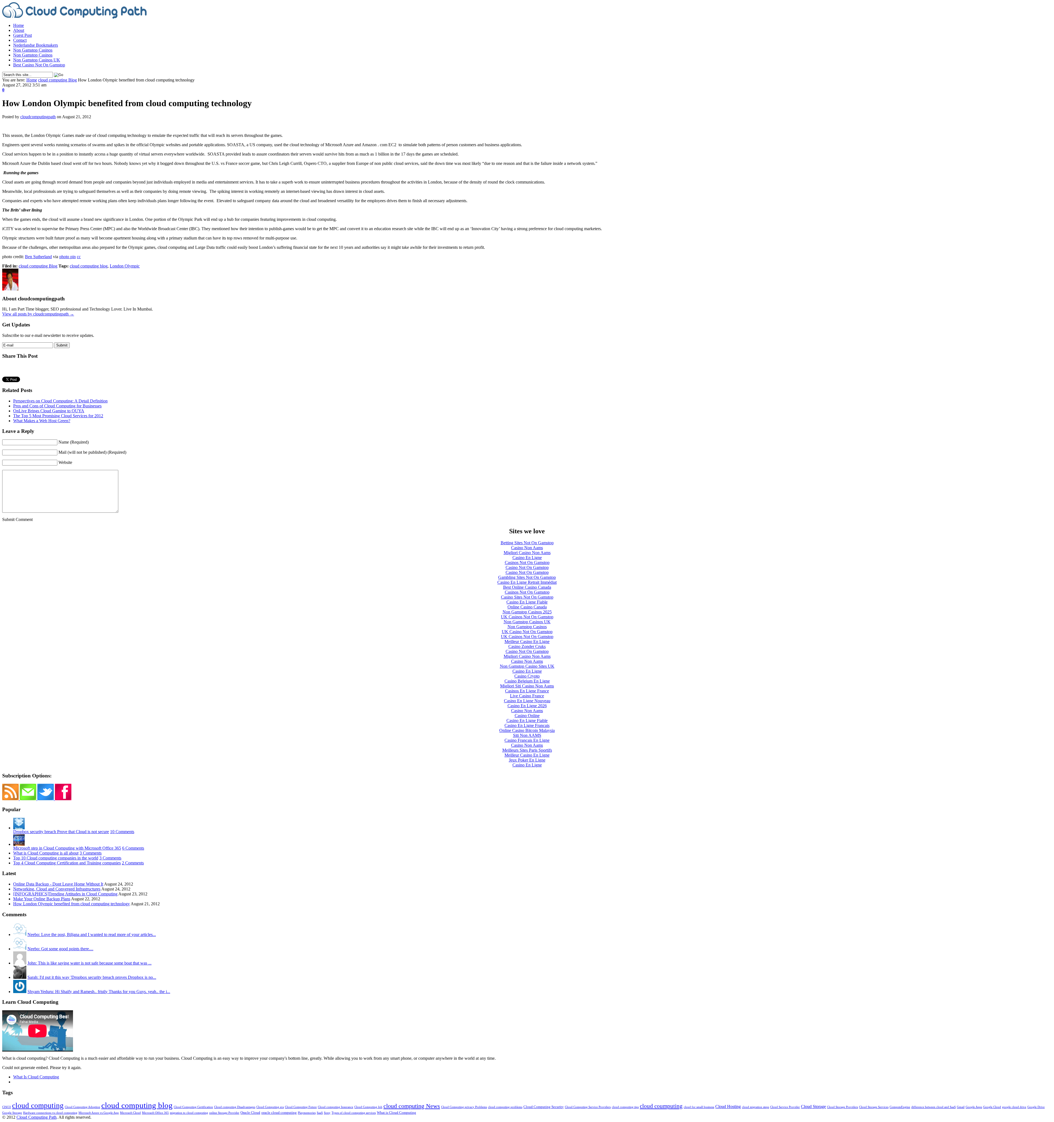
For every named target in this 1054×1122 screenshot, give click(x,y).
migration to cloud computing (189, 1112)
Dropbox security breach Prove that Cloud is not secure (61, 831)
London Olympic (125, 266)
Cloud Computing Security (543, 1107)
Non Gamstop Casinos (32, 50)
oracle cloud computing (279, 1112)
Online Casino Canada (527, 607)
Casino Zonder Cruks (527, 646)
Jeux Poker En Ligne (527, 760)
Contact (20, 40)
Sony (327, 1112)
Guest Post (22, 35)
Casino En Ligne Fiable (527, 602)
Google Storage (12, 1112)
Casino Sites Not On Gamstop (527, 597)
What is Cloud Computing (396, 1112)
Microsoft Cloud (130, 1112)
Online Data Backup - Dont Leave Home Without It (58, 884)
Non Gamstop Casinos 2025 (527, 612)
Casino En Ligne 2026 (527, 705)
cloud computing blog (89, 266)
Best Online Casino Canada (527, 587)
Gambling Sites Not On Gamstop (527, 577)
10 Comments (122, 831)
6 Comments (133, 848)
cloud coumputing (661, 1106)
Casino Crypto (527, 676)
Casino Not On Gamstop (527, 567)
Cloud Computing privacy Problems (464, 1107)
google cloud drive (1014, 1107)
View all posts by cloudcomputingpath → (38, 314)
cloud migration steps (755, 1107)
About (18, 30)
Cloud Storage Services (873, 1107)
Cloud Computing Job (368, 1107)
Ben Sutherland (38, 256)
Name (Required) (73, 442)
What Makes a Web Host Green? (41, 420)
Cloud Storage (813, 1106)
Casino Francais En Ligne (527, 740)
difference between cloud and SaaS (933, 1107)
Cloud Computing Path (36, 1117)
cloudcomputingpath (38, 116)
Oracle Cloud (250, 1112)
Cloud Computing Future (301, 1107)
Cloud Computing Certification (193, 1107)
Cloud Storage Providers (842, 1107)
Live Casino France (527, 696)
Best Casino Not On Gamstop (39, 65)
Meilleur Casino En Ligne (527, 641)
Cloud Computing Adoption (82, 1107)
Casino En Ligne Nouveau (527, 700)
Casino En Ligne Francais (527, 725)
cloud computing (38, 1105)
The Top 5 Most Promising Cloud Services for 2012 (58, 415)
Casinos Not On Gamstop (527, 562)
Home (18, 25)
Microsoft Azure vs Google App (99, 1112)
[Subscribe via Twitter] (46, 798)
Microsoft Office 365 (155, 1112)
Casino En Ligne (527, 557)
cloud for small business (699, 1107)
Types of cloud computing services (354, 1112)
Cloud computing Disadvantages (234, 1107)
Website (65, 462)
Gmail (961, 1107)
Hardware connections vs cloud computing (50, 1112)
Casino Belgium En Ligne (527, 681)
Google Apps (974, 1107)
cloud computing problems (505, 1107)
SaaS (320, 1112)
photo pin (67, 256)
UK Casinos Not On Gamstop (527, 616)
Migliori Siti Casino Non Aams (527, 686)
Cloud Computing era (270, 1107)
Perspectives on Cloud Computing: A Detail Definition (60, 401)
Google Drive (1036, 1107)
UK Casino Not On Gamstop (527, 631)
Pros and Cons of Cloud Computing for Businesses (57, 406)
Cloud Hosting (728, 1106)
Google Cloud (992, 1107)
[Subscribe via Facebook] (63, 798)
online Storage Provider (224, 1112)
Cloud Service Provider (785, 1107)
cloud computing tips (625, 1107)
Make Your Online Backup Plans (41, 899)
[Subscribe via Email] (28, 798)
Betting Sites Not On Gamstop (527, 542)
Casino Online (527, 715)
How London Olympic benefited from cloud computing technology (71, 903)
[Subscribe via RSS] (11, 798)
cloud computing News (411, 1106)
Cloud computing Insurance (335, 1107)
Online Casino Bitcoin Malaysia (527, 730)
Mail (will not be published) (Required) (92, 452)
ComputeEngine (900, 1107)
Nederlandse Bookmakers (35, 45)
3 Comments (91, 853)
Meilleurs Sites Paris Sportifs (527, 750)
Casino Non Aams (527, 547)
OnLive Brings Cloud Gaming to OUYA (48, 410)
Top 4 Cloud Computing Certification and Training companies (67, 863)
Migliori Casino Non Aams (527, 552)
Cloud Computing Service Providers (588, 1107)
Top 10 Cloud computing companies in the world (55, 858)
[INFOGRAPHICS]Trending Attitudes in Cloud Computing (65, 894)
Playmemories (307, 1112)
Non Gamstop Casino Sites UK (527, 666)
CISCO (6, 1107)
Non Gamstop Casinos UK (36, 60)
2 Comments (133, 863)
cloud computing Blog (57, 80)
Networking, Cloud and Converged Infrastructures (56, 889)
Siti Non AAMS (527, 735)
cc (79, 256)
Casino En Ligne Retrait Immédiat (527, 582)
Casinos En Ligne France (527, 691)
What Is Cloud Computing (36, 1077)
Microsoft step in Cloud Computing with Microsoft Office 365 (67, 848)
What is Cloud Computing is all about (46, 853)
